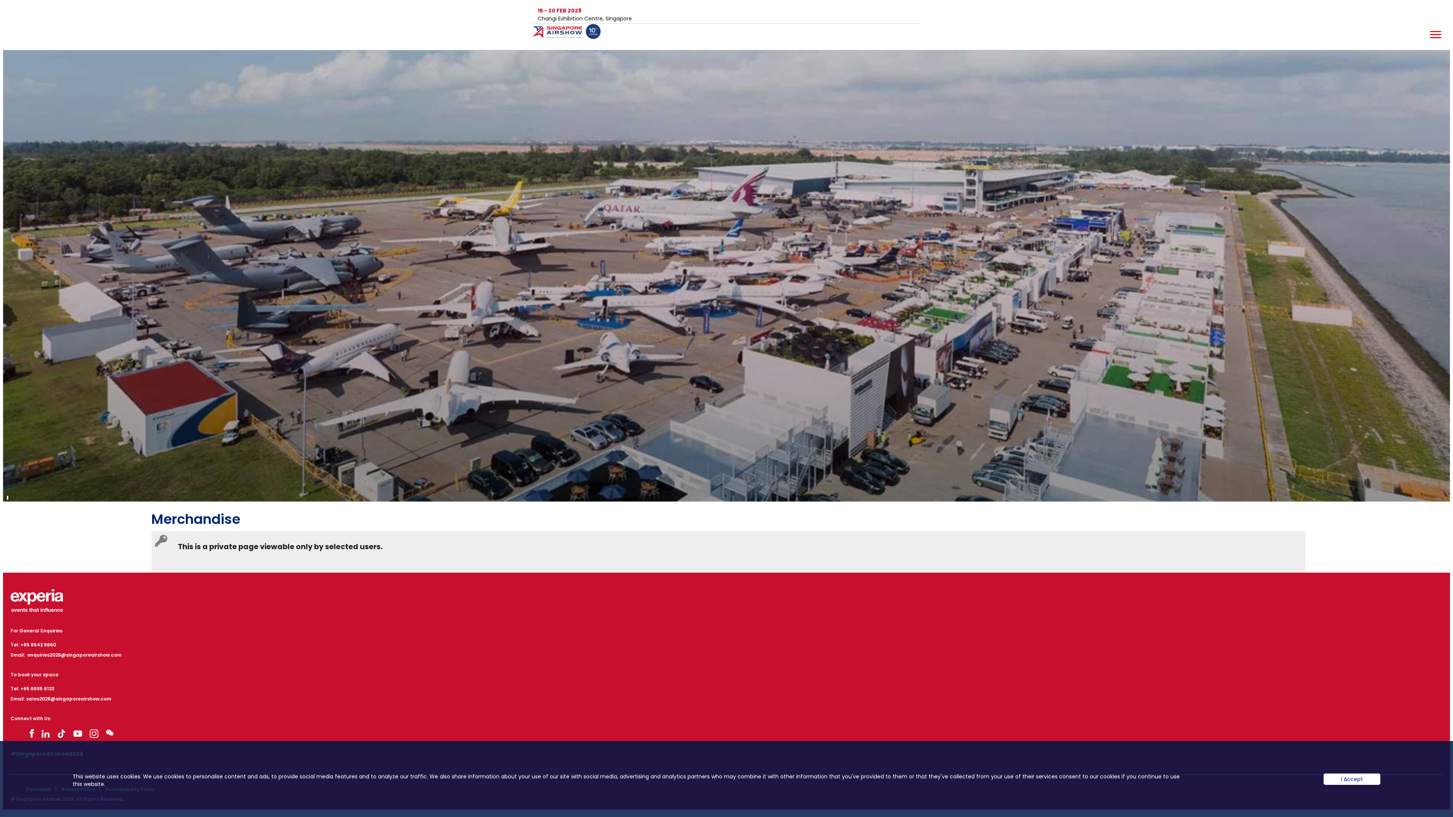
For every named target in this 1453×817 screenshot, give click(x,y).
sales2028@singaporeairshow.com (68, 699)
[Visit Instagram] (94, 733)
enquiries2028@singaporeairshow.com (74, 655)
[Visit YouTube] (77, 733)
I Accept (1352, 779)
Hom (571, 36)
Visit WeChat (110, 732)
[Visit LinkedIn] (46, 733)
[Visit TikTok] (61, 733)
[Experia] (37, 600)
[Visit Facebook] (32, 733)
